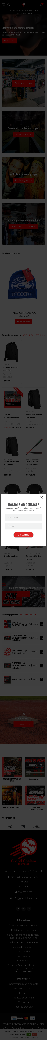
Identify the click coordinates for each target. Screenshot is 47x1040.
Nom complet (13, 517)
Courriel (11, 526)
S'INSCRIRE (23, 535)
